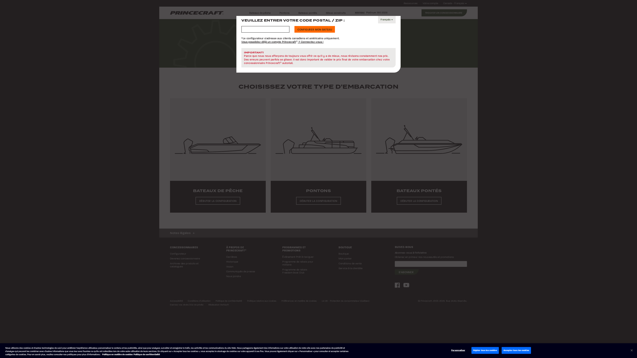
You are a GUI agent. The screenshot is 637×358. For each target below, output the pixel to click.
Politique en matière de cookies (117, 354)
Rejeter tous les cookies (485, 350)
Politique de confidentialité (147, 354)
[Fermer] (631, 350)
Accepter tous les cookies (516, 350)
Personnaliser (458, 350)
